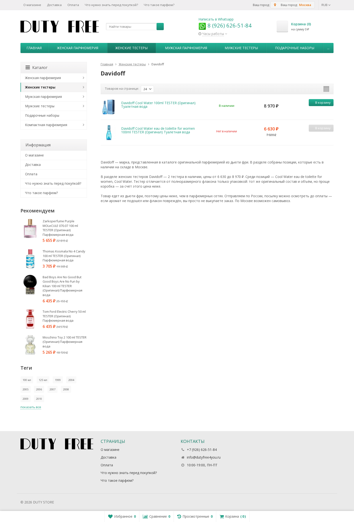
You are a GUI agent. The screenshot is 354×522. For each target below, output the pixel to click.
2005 (25, 389)
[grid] (311, 89)
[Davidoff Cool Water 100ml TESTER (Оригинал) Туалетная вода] (108, 107)
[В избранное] (329, 110)
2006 (39, 389)
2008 (66, 389)
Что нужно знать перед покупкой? (111, 5)
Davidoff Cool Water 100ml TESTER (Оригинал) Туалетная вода (158, 105)
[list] (319, 89)
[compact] (326, 89)
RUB (324, 5)
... (328, 48)
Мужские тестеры (241, 48)
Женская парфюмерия (77, 48)
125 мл (43, 380)
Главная (34, 48)
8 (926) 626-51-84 (229, 25)
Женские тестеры (131, 48)
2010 (39, 398)
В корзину (323, 102)
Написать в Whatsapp (216, 19)
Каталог (39, 67)
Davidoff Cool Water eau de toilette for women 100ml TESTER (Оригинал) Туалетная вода (158, 130)
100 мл (27, 380)
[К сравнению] (322, 110)
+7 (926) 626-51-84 (202, 449)
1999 (58, 380)
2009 (25, 398)
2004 (71, 380)
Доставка (54, 5)
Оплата (73, 5)
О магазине (32, 5)
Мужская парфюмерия (186, 48)
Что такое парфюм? (159, 5)
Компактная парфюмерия (46, 124)
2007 (52, 389)
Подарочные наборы (294, 48)
